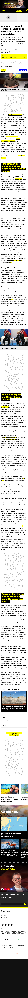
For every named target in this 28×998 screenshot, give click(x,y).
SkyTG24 (4, 722)
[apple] (7, 939)
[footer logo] (14, 911)
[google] (20, 939)
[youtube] (8, 924)
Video (7, 894)
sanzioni (11, 299)
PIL (22, 526)
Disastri (10, 897)
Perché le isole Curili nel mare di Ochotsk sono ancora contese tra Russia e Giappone (11, 834)
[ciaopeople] (14, 954)
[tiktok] (2, 924)
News (2, 894)
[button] (23, 10)
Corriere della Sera (6, 720)
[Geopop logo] (4, 10)
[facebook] (11, 924)
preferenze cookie (10, 947)
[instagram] (5, 924)
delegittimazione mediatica (9, 437)
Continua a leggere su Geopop (14, 734)
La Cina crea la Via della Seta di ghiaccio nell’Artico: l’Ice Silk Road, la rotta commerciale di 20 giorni (9, 853)
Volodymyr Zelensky (11, 439)
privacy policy (4, 945)
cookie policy (11, 945)
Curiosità (12, 894)
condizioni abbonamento (19, 945)
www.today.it (5, 725)
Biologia (24, 894)
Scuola (18, 894)
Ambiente (3, 897)
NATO (10, 262)
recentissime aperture (12, 136)
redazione (3, 947)
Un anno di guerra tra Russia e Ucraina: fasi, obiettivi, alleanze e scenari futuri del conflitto (9, 798)
